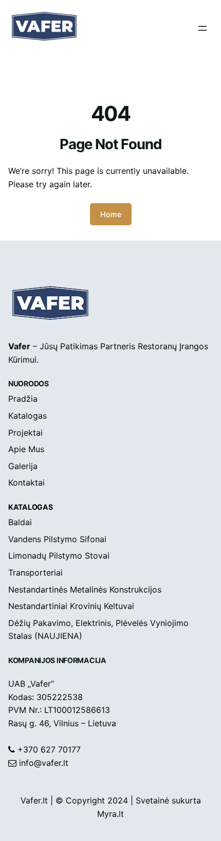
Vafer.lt (34, 800)
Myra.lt (110, 814)
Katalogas (30, 507)
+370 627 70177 (49, 749)
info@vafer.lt (43, 763)
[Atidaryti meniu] (202, 28)
